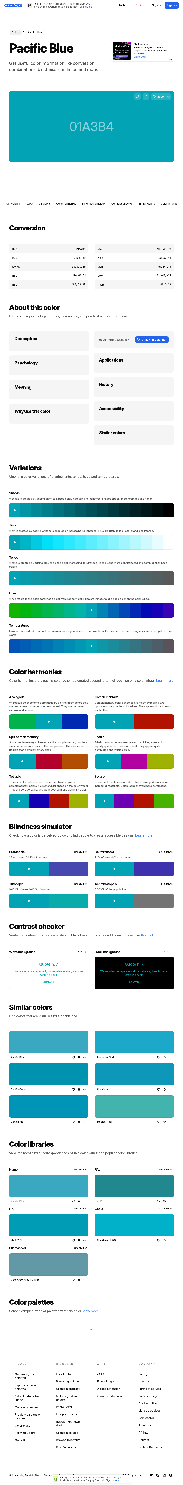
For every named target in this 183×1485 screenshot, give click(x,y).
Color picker (23, 1425)
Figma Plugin (105, 1381)
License (143, 1381)
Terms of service (149, 1389)
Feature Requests (150, 1447)
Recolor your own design (68, 1423)
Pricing (142, 1374)
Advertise (144, 1425)
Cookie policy (147, 1403)
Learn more (164, 680)
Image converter (67, 1414)
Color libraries (169, 203)
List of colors (64, 1374)
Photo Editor (64, 1407)
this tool (147, 935)
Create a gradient (68, 1389)
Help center (146, 1418)
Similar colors (147, 203)
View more (91, 1311)
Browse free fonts (68, 1440)
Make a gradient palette (67, 1398)
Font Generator (66, 1447)
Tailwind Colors (25, 1433)
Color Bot (21, 1440)
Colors (16, 32)
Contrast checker (122, 203)
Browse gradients (68, 1381)
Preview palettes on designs (28, 1416)
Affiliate (143, 1432)
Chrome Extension (109, 1396)
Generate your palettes (24, 1376)
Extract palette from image (28, 1398)
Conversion (13, 203)
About (29, 203)
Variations (45, 203)
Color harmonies (66, 203)
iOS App (102, 1374)
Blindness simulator (94, 203)
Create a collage (67, 1433)
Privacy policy (147, 1396)
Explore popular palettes (25, 1387)
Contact (143, 1440)
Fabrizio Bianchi (34, 1475)
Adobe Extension (108, 1389)
